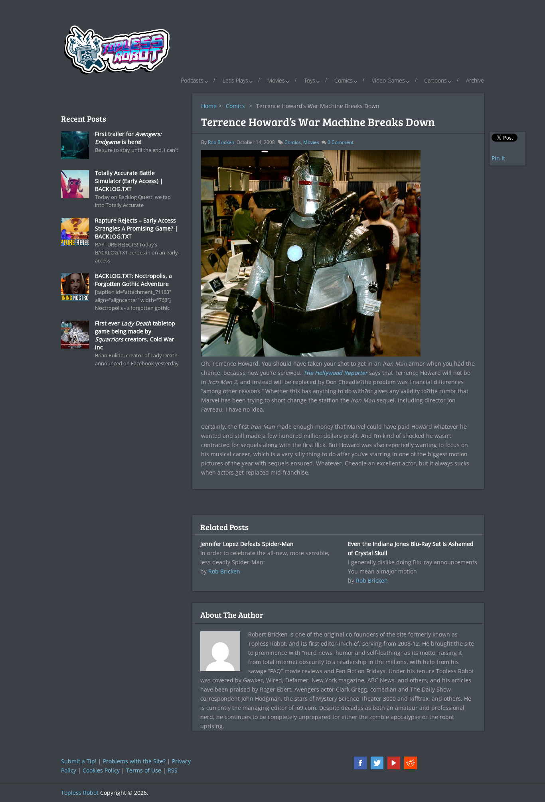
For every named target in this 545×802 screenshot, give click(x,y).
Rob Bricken (221, 142)
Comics (343, 80)
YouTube (393, 763)
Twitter (377, 763)
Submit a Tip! (79, 761)
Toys (309, 80)
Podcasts (192, 80)
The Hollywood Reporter (335, 372)
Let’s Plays (235, 80)
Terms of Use (143, 770)
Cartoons (435, 80)
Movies (276, 80)
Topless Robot (80, 792)
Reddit (410, 763)
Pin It (498, 158)
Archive (475, 80)
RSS (173, 770)
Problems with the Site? (134, 761)
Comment (340, 142)
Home (209, 106)
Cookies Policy (101, 770)
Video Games (388, 80)
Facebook (360, 763)
